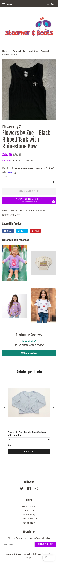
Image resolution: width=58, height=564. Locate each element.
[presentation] (4, 408)
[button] (29, 200)
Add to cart (29, 451)
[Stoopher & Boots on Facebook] (29, 489)
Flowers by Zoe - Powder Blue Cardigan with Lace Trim (27, 434)
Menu (9, 4)
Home (5, 51)
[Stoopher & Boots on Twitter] (22, 489)
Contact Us (29, 510)
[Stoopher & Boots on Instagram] (36, 489)
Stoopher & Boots (32, 553)
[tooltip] (53, 201)
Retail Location (29, 506)
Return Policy (29, 514)
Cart (53, 4)
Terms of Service (29, 518)
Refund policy (29, 522)
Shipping (6, 160)
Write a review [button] (29, 353)
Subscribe (45, 544)
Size (4, 176)
